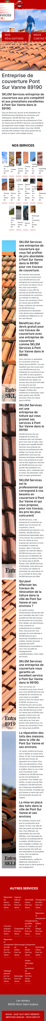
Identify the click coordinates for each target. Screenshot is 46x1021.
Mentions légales (15, 1017)
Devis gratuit (33, 1017)
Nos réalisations (14, 36)
